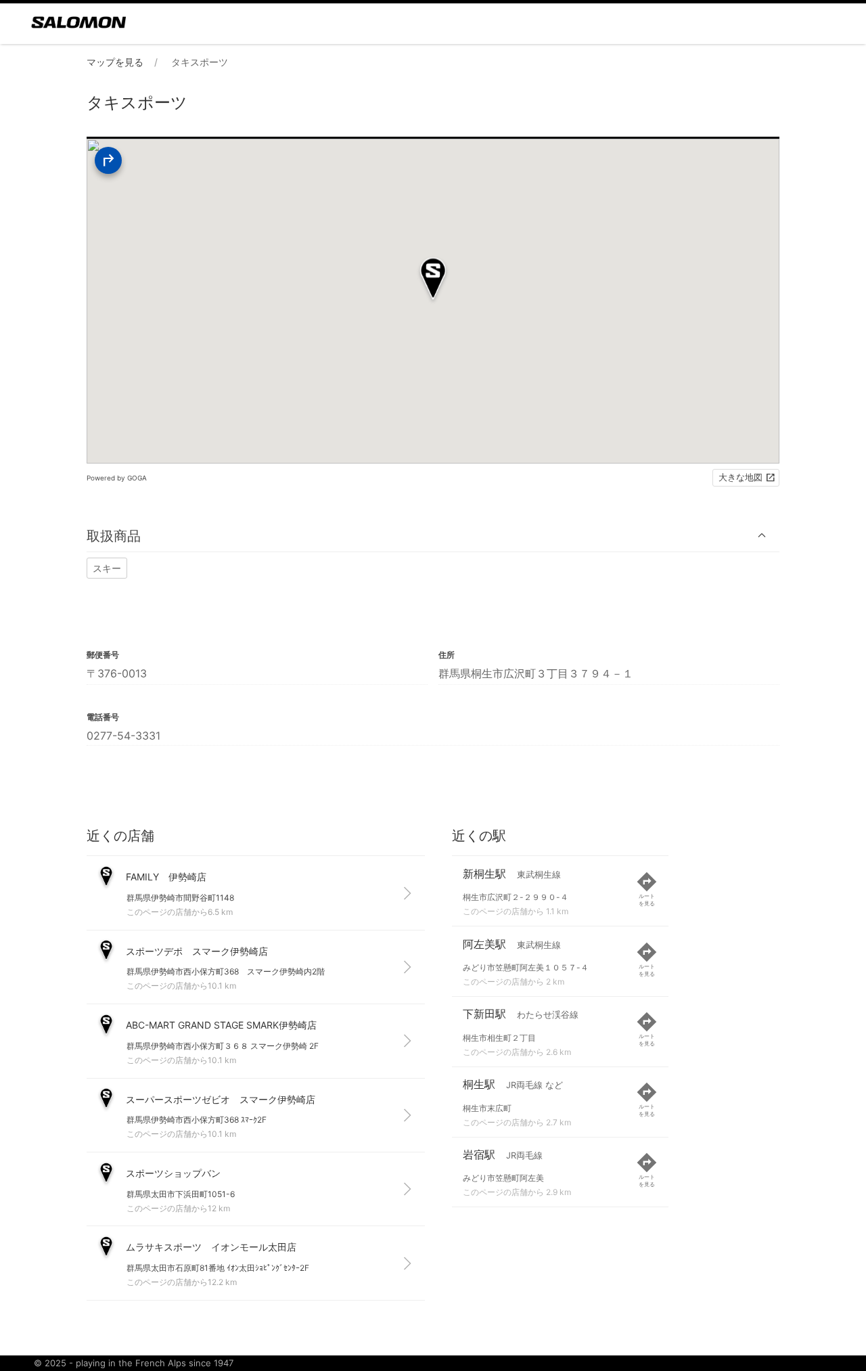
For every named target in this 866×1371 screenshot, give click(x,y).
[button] (433, 535)
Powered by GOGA (117, 478)
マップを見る (115, 62)
